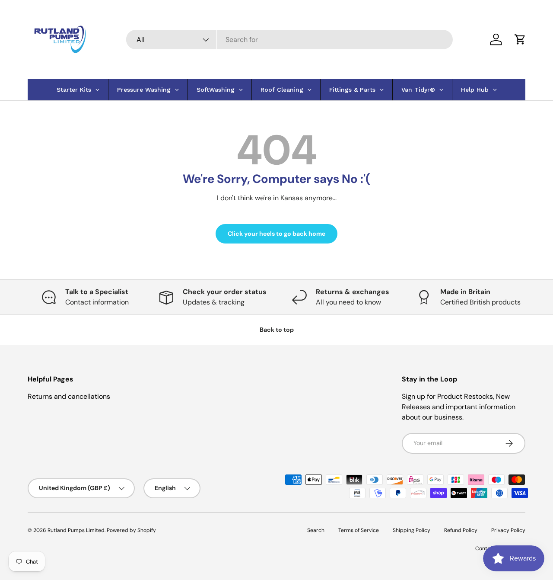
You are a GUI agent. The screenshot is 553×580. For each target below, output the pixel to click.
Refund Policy (460, 530)
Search (315, 530)
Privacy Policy (508, 530)
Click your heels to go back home (276, 233)
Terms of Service (358, 530)
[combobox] (289, 39)
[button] (520, 39)
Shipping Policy (411, 530)
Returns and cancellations (69, 396)
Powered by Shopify (131, 530)
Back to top (277, 329)
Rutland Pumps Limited (76, 530)
